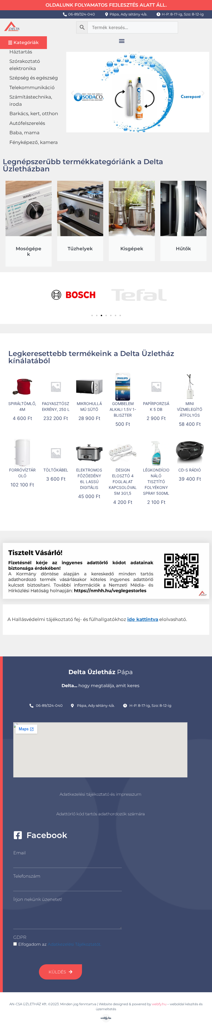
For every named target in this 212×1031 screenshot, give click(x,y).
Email (19, 852)
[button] (121, 40)
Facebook (46, 835)
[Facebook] (17, 835)
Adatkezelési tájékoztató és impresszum (100, 794)
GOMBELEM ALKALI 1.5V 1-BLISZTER (123, 409)
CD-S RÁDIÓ (189, 470)
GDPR (19, 937)
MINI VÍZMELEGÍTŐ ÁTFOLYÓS (189, 409)
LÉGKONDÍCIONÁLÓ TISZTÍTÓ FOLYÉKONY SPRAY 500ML (156, 482)
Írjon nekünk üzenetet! (37, 899)
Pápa (100, 672)
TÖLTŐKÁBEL (55, 470)
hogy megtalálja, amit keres (100, 685)
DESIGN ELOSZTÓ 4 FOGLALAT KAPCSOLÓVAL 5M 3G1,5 (123, 482)
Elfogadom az (59, 944)
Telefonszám (26, 876)
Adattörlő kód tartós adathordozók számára (100, 813)
